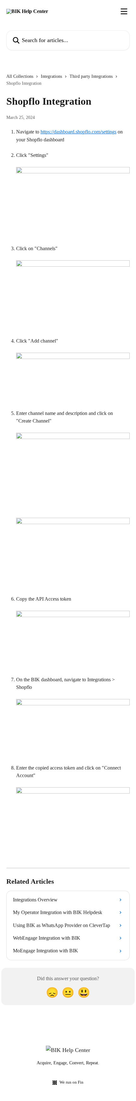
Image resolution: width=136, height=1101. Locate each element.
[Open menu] (124, 11)
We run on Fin (71, 1082)
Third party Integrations (91, 76)
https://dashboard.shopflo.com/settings (78, 131)
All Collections (19, 76)
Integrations (51, 76)
